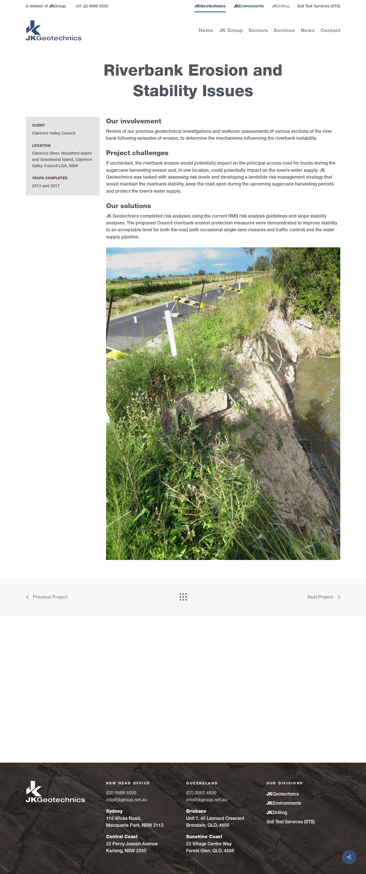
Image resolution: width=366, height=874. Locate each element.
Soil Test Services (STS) (318, 6)
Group (57, 6)
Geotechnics (210, 6)
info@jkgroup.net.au (126, 799)
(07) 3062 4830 (201, 793)
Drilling (280, 6)
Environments (249, 6)
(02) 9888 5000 (121, 793)
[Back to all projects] (183, 595)
